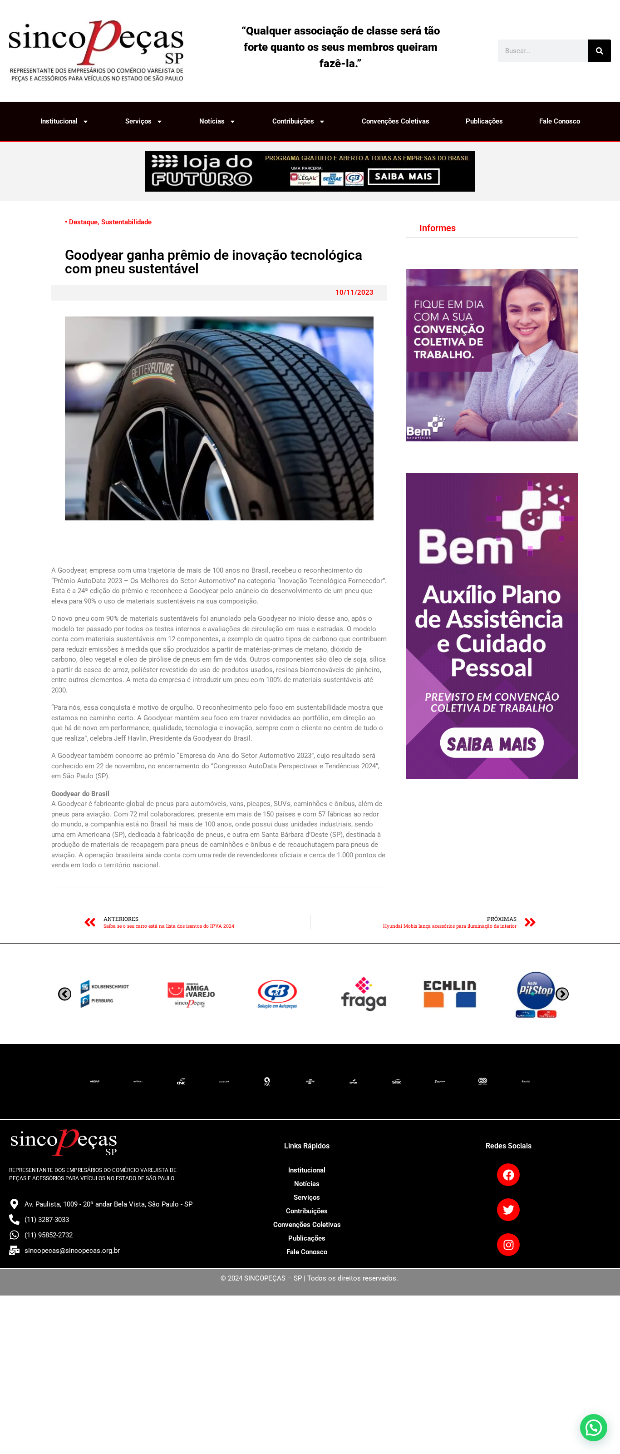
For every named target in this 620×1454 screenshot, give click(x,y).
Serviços (138, 121)
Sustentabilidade (126, 222)
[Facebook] (508, 1174)
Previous (562, 994)
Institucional (59, 121)
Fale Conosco (559, 121)
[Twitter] (508, 1209)
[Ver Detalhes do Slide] (310, 171)
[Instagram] (508, 1244)
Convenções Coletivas (395, 121)
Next (64, 994)
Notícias (212, 121)
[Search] (599, 51)
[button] (593, 1427)
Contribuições (293, 121)
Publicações (484, 121)
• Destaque (81, 222)
